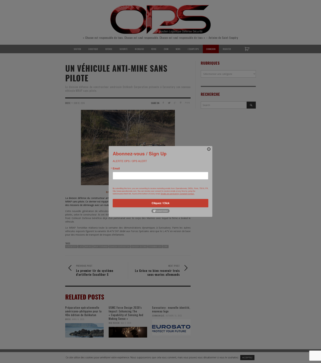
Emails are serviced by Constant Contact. (177, 193)
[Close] (208, 149)
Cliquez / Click (161, 203)
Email (116, 168)
